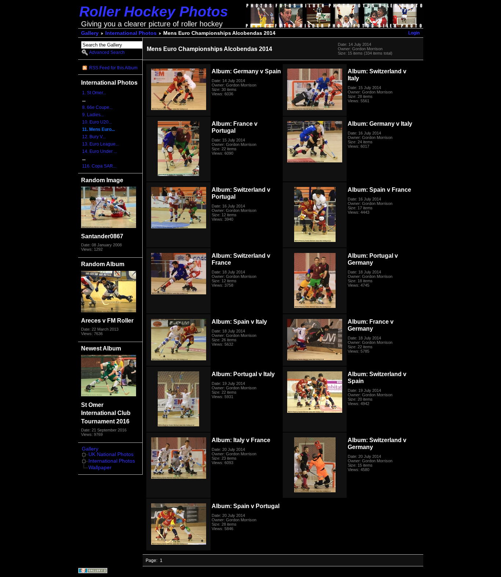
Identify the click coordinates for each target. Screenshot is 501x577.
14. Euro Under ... (99, 151)
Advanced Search (107, 52)
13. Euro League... (100, 144)
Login (414, 33)
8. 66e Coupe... (97, 107)
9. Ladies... (93, 114)
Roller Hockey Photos (153, 11)
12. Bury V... (94, 136)
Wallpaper (99, 467)
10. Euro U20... (97, 122)
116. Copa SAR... (99, 166)
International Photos (131, 33)
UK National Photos (111, 454)
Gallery (90, 33)
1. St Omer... (94, 92)
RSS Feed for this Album (113, 67)
